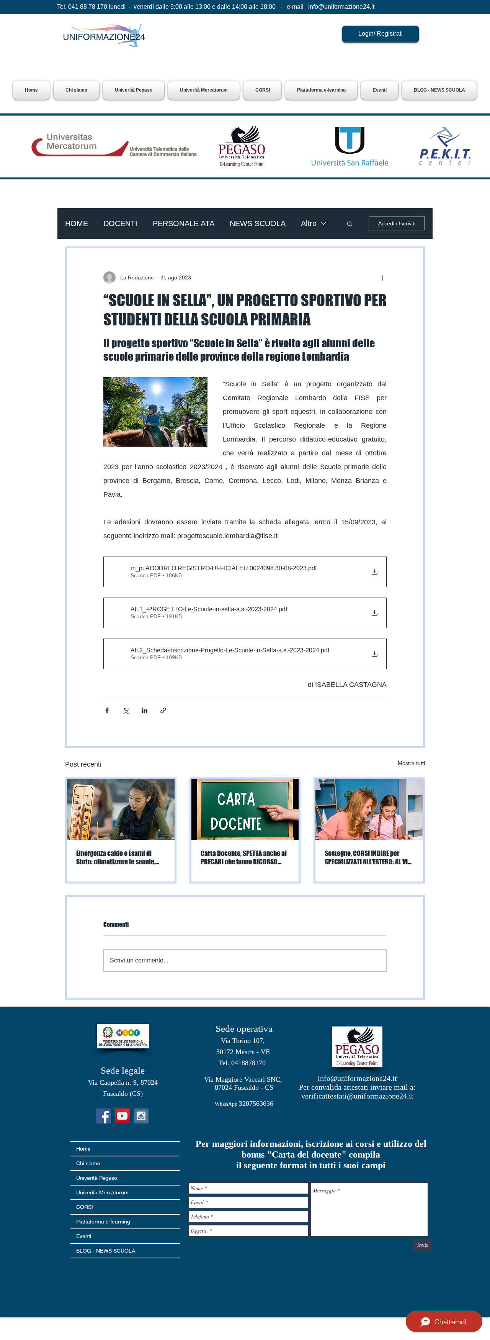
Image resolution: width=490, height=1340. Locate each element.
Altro (309, 223)
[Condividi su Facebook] (107, 710)
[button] (133, 90)
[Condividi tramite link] (163, 710)
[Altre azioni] (382, 277)
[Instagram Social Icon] (141, 1115)
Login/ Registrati (380, 33)
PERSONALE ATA (183, 223)
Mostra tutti (411, 763)
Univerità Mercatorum (102, 1192)
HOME (76, 223)
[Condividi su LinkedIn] (144, 710)
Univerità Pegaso (96, 1178)
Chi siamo (88, 1163)
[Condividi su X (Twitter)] (125, 710)
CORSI (84, 1207)
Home (83, 1149)
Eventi (83, 1236)
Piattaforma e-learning (103, 1221)
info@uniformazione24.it (341, 6)
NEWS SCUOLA (258, 223)
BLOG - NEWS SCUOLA (105, 1251)
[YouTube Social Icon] (122, 1115)
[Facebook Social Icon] (103, 1115)
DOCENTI (120, 223)
